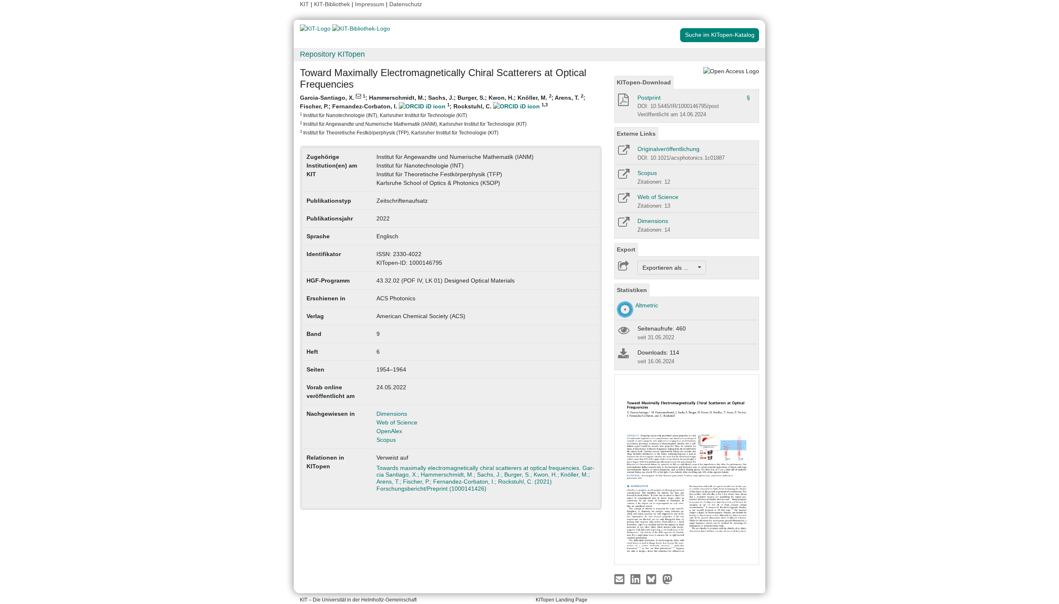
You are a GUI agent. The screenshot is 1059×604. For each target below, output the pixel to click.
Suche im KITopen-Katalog (720, 34)
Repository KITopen (332, 54)
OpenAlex (389, 431)
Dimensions (391, 413)
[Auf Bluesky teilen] (653, 578)
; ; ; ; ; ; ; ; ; (442, 114)
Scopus (386, 439)
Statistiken (632, 290)
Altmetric (646, 305)
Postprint (649, 97)
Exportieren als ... (669, 267)
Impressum (369, 4)
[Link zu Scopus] (623, 176)
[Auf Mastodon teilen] (667, 578)
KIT (304, 4)
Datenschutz (405, 4)
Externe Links (636, 133)
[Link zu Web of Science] (623, 200)
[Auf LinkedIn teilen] (636, 578)
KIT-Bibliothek (333, 4)
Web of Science (396, 422)
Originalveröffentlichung (668, 149)
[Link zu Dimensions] (623, 224)
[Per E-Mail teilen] (620, 578)
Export (626, 249)
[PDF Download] (623, 102)
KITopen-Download (644, 82)
